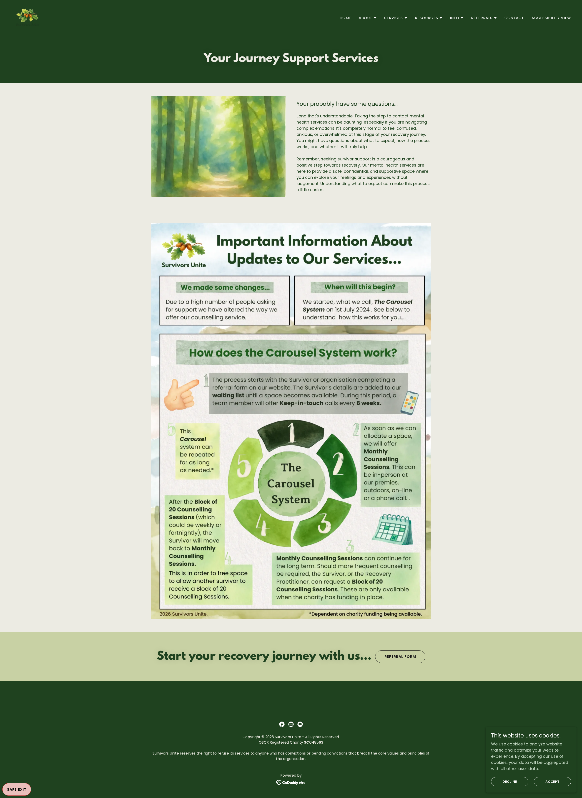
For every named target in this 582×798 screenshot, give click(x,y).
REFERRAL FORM (400, 656)
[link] (28, 17)
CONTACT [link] (514, 17)
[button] (368, 18)
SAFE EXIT (16, 789)
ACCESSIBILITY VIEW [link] (551, 17)
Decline (509, 781)
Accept (552, 781)
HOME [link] (345, 17)
